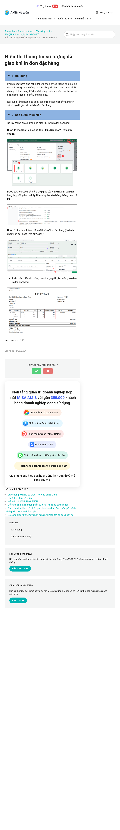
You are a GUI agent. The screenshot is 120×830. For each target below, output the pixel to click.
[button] (42, 76)
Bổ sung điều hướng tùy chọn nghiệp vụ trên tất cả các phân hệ (40, 514)
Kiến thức (63, 18)
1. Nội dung (16, 529)
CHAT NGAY (18, 600)
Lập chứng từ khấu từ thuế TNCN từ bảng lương (32, 494)
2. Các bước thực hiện (21, 536)
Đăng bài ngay (20, 568)
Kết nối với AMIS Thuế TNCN (23, 501)
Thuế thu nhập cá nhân (20, 498)
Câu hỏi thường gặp (72, 6)
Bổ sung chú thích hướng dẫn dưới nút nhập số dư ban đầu (38, 504)
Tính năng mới (44, 18)
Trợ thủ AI (48, 6)
